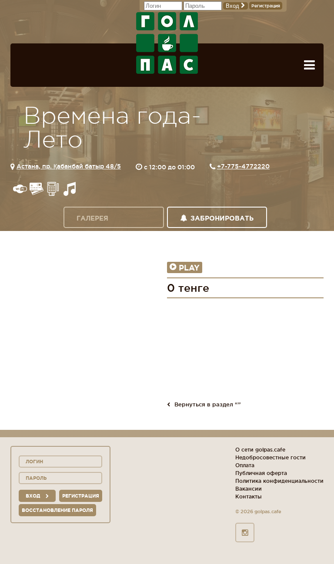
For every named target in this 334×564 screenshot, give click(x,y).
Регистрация (265, 5)
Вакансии (248, 488)
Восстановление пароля (57, 510)
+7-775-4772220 (243, 166)
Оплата (244, 465)
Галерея (92, 218)
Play (189, 267)
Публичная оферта (261, 473)
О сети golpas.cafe (260, 449)
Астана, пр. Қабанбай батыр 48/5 (69, 166)
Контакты (248, 496)
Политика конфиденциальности (279, 481)
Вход (233, 6)
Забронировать (222, 218)
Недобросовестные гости (270, 457)
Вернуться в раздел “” (207, 404)
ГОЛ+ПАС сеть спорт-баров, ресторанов (167, 43)
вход (33, 495)
